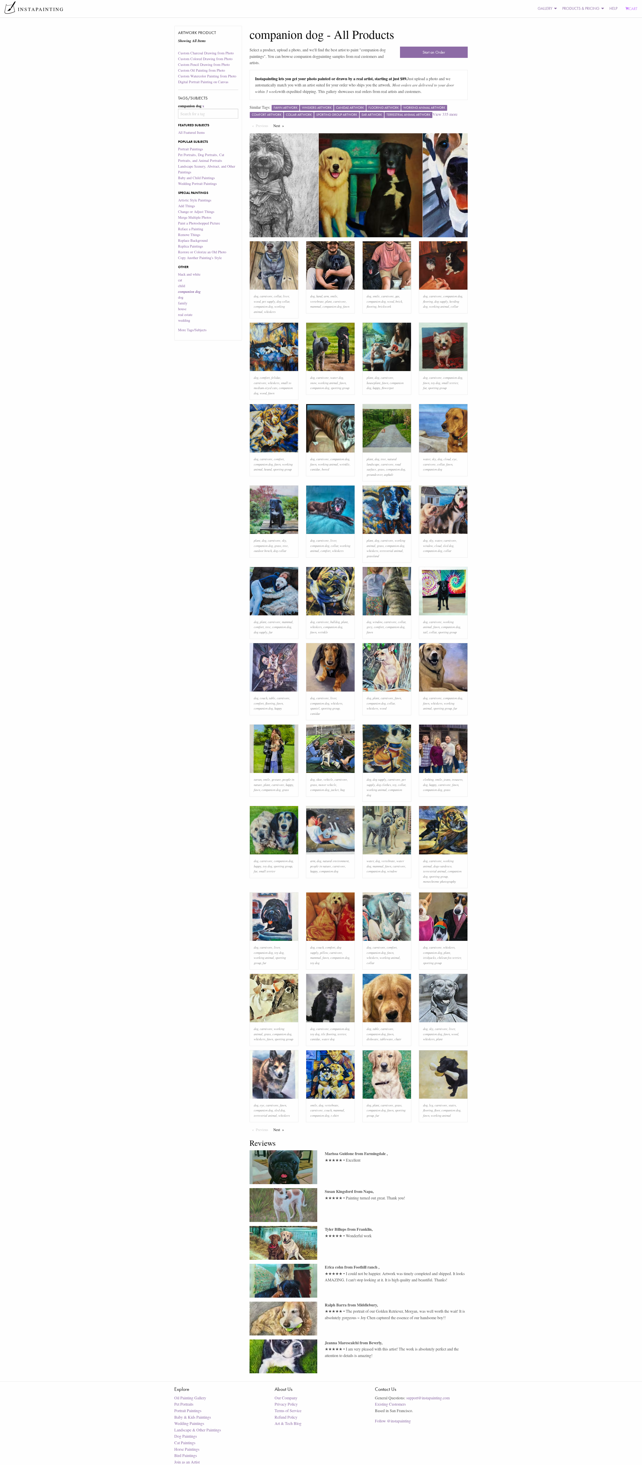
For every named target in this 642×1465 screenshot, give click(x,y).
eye (454, 459)
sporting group (340, 388)
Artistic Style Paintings (194, 200)
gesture (276, 779)
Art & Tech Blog (288, 1423)
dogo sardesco (442, 866)
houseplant (373, 383)
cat (180, 280)
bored (325, 469)
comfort (265, 377)
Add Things (186, 205)
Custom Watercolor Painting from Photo (207, 76)
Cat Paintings (184, 1442)
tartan (258, 779)
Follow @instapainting (393, 1420)
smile (333, 296)
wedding (184, 320)
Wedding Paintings (189, 1423)
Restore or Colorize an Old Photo (202, 252)
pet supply (268, 301)
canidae (315, 469)
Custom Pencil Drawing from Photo (204, 64)
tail (425, 632)
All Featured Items (191, 132)
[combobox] (208, 114)
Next (279, 125)
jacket (335, 789)
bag (342, 789)
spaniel (314, 708)
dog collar (283, 301)
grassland (373, 556)
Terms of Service (288, 1410)
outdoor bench (263, 550)
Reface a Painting (190, 229)
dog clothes (383, 784)
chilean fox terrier (449, 957)
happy (376, 388)
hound (268, 469)
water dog (336, 377)
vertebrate (317, 301)
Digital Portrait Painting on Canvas (203, 81)
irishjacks (429, 957)
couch (263, 698)
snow (313, 383)
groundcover (374, 474)
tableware (386, 1039)
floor (437, 1110)
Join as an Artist (187, 1461)
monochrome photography (439, 881)
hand (319, 296)
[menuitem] (546, 9)
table (272, 698)
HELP (613, 8)
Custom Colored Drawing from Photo (205, 58)
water (426, 459)
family (182, 303)
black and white (189, 274)
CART (633, 8)
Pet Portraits (183, 1404)
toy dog (435, 383)
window (428, 545)
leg (431, 1105)
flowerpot (388, 388)
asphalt (388, 474)
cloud (447, 459)
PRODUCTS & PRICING (580, 8)
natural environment (336, 861)
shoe (319, 779)
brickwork (384, 306)
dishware (372, 1039)
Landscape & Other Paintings (197, 1429)
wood (257, 301)
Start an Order (434, 52)
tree (383, 459)
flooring (371, 306)
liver (286, 296)
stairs (452, 1105)
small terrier (450, 383)
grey (369, 627)
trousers (457, 779)
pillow (324, 952)
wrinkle (345, 464)
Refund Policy (286, 1417)
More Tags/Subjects (192, 329)
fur (425, 388)
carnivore (266, 296)
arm (326, 296)
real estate (185, 314)
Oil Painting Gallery (190, 1397)
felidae (275, 377)
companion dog (263, 306)
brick (398, 301)
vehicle (328, 779)
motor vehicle (327, 784)
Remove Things (189, 234)
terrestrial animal (391, 550)
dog (180, 297)
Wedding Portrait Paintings (197, 183)
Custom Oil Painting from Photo (201, 70)
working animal (439, 306)
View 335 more (445, 114)
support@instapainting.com (428, 1397)
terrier (342, 1034)
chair (397, 1039)
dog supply (441, 301)
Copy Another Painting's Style (200, 257)
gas (397, 296)
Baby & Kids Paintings (192, 1417)
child (181, 285)
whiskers (270, 311)
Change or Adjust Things (196, 211)
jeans (447, 779)
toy (394, 784)
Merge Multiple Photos (194, 217)
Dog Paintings (185, 1436)
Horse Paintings (186, 1449)
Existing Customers (390, 1404)
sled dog (448, 545)
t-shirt (335, 1115)
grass (381, 469)
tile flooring (328, 1034)
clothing (428, 779)
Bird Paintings (185, 1455)
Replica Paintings (190, 246)
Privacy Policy (286, 1404)
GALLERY (545, 8)
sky (434, 459)
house (182, 308)
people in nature (320, 866)
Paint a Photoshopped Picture (199, 223)
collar (277, 296)
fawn (346, 306)
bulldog (335, 622)
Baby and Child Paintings (196, 177)
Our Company (286, 1397)
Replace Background (193, 240)
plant (328, 301)
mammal (315, 306)
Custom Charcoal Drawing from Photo (206, 53)
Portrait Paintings (190, 149)
